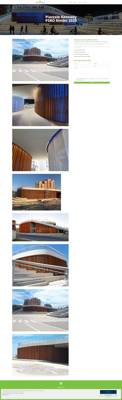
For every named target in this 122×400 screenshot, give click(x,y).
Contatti (85, 2)
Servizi (74, 2)
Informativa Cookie (5, 394)
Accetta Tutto (108, 391)
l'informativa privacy (97, 78)
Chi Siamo (70, 2)
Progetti (80, 2)
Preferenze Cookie (108, 395)
